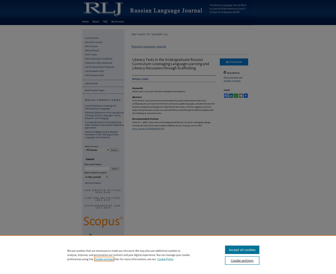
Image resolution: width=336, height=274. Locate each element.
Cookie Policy (165, 259)
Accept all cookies (242, 249)
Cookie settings (104, 259)
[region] (168, 254)
